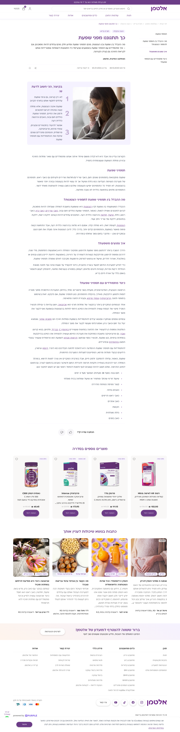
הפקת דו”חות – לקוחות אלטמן (89, 685)
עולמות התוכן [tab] (111, 15)
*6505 (16, 8)
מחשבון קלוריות (128, 665)
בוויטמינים (114, 342)
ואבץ (122, 333)
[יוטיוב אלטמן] (115, 702)
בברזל (55, 329)
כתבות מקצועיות (160, 660)
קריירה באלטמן (31, 665)
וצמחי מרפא (93, 298)
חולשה (104, 215)
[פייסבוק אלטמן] (133, 702)
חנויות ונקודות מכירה (29, 660)
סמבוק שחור (45, 319)
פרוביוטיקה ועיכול (64, 574)
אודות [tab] (70, 15)
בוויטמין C (64, 329)
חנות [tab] (129, 15)
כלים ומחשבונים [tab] (89, 15)
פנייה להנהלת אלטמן (61, 670)
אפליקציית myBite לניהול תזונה (121, 690)
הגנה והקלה (118, 31)
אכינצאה (62, 304)
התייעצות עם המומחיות (60, 655)
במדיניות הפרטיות (156, 728)
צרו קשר (103, 702)
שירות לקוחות (64, 660)
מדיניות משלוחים (95, 680)
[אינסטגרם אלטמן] (141, 702)
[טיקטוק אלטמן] (124, 702)
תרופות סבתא (70, 337)
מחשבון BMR (129, 675)
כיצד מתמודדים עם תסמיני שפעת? (155, 60)
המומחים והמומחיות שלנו (156, 670)
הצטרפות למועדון (159, 665)
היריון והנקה (151, 574)
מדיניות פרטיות (96, 665)
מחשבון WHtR (128, 680)
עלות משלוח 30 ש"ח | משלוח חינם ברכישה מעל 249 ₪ (90, 2)
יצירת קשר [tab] (54, 15)
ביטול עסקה (97, 675)
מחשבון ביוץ (129, 660)
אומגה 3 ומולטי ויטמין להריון (153, 581)
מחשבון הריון (129, 655)
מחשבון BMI (129, 670)
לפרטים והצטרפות (52, 631)
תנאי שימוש (97, 660)
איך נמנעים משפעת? (158, 51)
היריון (162, 574)
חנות (165, 655)
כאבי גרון (40, 210)
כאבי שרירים (52, 210)
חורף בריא (104, 31)
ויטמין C (122, 574)
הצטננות (88, 206)
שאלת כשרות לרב (62, 665)
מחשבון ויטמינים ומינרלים (124, 685)
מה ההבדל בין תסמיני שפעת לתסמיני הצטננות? (155, 43)
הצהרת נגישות (96, 655)
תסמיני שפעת (161, 34)
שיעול (111, 215)
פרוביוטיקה (105, 298)
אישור (24, 724)
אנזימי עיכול (81, 574)
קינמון (45, 348)
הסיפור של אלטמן (30, 655)
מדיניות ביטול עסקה (93, 670)
